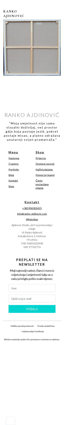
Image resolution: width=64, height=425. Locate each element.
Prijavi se (41, 158)
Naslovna (14, 158)
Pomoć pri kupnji (45, 175)
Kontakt (13, 180)
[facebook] (21, 347)
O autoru (14, 163)
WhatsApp (32, 219)
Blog (11, 175)
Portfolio (14, 169)
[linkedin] (37, 347)
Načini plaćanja (44, 169)
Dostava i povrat (45, 163)
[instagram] (32, 347)
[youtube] (43, 347)
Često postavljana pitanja (42, 184)
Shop (11, 186)
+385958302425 (32, 208)
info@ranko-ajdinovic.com (32, 213)
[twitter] (26, 347)
